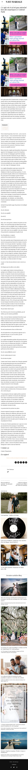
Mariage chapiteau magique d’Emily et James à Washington (13, 751)
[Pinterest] (21, 462)
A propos (14, 764)
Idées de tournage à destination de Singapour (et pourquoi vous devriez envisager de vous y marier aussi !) (14, 599)
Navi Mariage (10, 469)
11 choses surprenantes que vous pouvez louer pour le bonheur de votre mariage (13, 725)
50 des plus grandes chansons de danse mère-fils (12, 568)
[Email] (26, 462)
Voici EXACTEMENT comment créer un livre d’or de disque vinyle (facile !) (13, 541)
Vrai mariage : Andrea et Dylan (10, 515)
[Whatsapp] (23, 462)
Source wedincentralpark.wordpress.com (16, 458)
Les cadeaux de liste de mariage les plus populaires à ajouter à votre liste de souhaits (12, 676)
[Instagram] (17, 767)
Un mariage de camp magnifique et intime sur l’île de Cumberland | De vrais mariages (14, 648)
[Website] (8, 472)
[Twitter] (18, 462)
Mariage (9, 5)
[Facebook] (16, 462)
